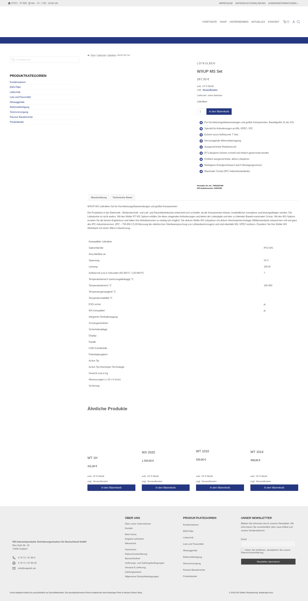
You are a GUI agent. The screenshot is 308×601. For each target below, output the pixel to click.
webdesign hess (266, 593)
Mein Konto (131, 534)
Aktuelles (258, 21)
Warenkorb (130, 543)
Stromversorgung (19, 112)
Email (244, 539)
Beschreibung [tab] (99, 197)
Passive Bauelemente (21, 117)
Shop (223, 21)
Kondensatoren (18, 82)
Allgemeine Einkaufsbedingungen (142, 576)
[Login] (293, 22)
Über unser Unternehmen (138, 523)
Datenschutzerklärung (250, 3)
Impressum (226, 3)
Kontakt (273, 21)
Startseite (209, 21)
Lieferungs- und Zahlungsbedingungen (144, 563)
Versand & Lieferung (135, 567)
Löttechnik (15, 92)
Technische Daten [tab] (122, 197)
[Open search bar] (298, 21)
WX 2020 (148, 452)
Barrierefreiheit (132, 558)
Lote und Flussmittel (20, 97)
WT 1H (92, 458)
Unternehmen (239, 21)
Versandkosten (210, 90)
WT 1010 (202, 451)
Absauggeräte (17, 102)
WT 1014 (256, 452)
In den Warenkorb (219, 111)
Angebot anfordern (134, 539)
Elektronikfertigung (19, 107)
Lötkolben (206, 63)
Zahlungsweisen (133, 572)
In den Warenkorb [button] (111, 487)
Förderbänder (17, 122)
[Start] (88, 55)
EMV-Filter (15, 87)
